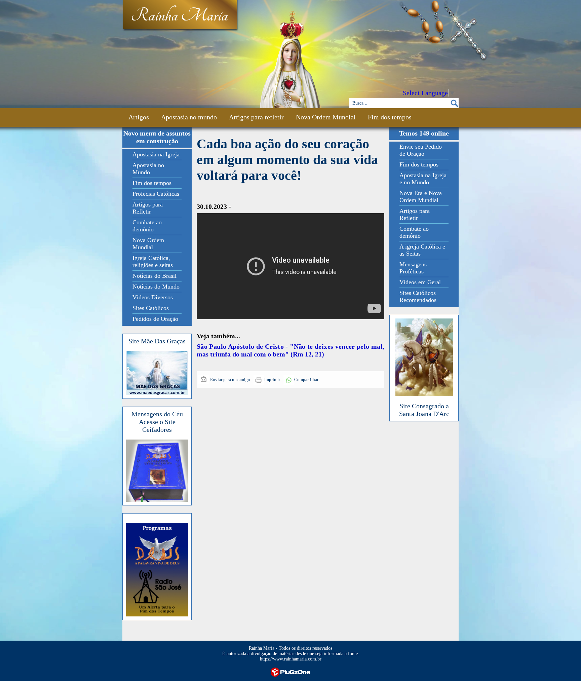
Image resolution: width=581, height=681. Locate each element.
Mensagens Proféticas (413, 268)
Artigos (138, 117)
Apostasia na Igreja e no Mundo (423, 179)
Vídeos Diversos (152, 297)
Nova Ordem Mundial (326, 117)
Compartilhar (306, 379)
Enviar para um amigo (229, 379)
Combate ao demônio (147, 226)
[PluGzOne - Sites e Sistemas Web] (290, 671)
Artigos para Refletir (147, 208)
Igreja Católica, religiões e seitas (152, 261)
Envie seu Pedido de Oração (420, 150)
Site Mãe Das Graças (157, 341)
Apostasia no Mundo (148, 169)
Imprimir (272, 379)
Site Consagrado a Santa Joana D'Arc (424, 409)
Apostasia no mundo (189, 117)
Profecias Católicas (155, 193)
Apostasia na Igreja (156, 154)
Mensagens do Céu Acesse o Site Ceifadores (157, 421)
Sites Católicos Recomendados (417, 296)
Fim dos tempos (390, 117)
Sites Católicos (150, 308)
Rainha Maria (179, 16)
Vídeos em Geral (420, 282)
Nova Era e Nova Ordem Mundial (420, 196)
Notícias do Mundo (156, 286)
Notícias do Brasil (154, 275)
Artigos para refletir (256, 117)
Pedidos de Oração (155, 318)
